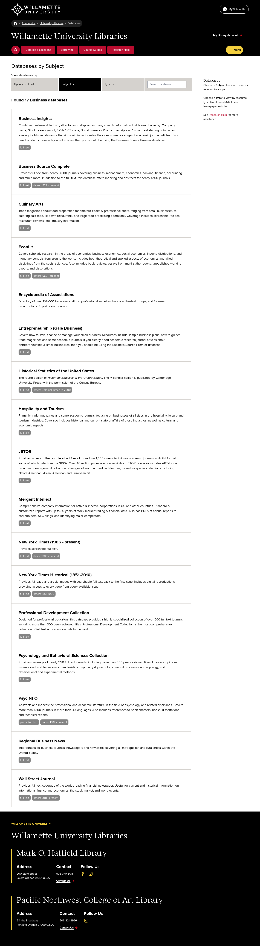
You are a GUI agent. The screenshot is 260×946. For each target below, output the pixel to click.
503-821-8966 (68, 920)
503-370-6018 (65, 874)
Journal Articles (225, 102)
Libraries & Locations (38, 50)
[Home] (15, 23)
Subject (67, 84)
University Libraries (51, 23)
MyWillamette (237, 9)
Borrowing (67, 50)
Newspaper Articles (215, 106)
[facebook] (83, 874)
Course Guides (92, 50)
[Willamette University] (36, 9)
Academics (28, 23)
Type (108, 84)
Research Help (121, 50)
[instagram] (90, 874)
